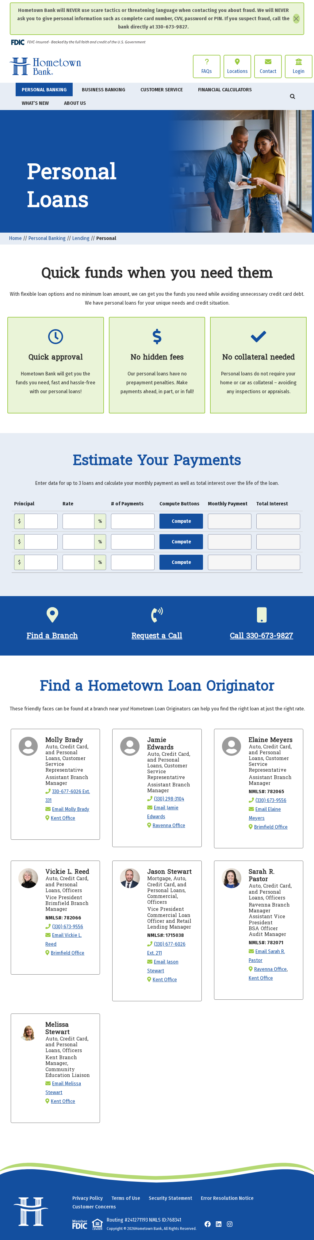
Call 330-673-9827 (261, 635)
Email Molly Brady (70, 809)
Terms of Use (125, 1198)
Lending (81, 238)
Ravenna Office (169, 825)
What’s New (35, 103)
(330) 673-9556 (270, 800)
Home (15, 238)
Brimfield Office (271, 827)
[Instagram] (229, 1224)
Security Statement (170, 1198)
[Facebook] (207, 1224)
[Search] (292, 96)
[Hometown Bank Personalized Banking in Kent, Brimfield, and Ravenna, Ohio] (45, 67)
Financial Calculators (225, 89)
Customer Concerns (94, 1207)
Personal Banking (47, 238)
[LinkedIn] (218, 1224)
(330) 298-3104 (169, 799)
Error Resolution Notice (227, 1198)
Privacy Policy (87, 1198)
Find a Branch (52, 635)
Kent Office (63, 818)
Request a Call (157, 635)
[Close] (296, 19)
